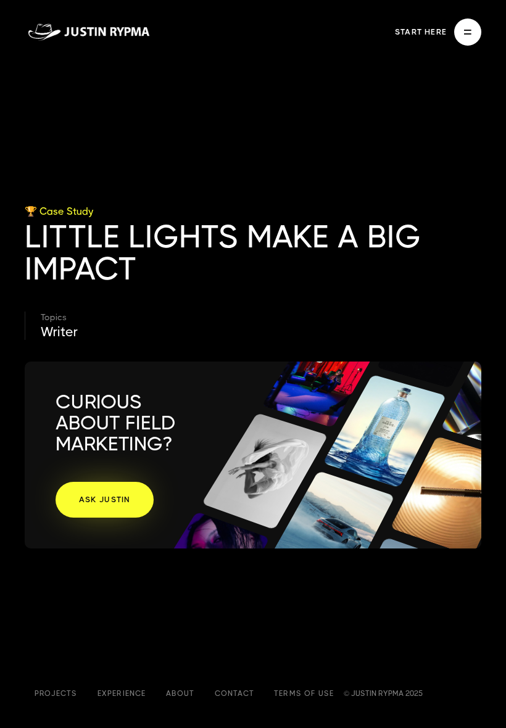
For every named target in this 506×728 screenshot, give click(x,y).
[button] (438, 32)
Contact (234, 693)
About (180, 693)
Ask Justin (104, 499)
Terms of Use (304, 693)
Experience (121, 693)
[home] (88, 32)
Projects (56, 693)
